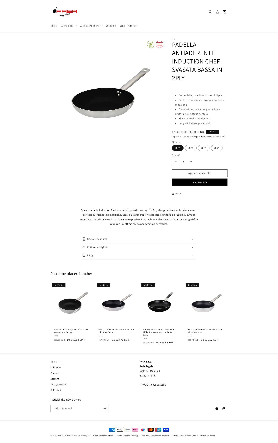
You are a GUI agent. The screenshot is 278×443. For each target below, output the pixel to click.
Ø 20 (177, 148)
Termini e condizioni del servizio (155, 435)
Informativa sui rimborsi (103, 435)
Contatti (55, 372)
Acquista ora (200, 182)
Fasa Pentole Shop (65, 435)
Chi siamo (56, 367)
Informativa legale (207, 435)
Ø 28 (203, 148)
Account (55, 378)
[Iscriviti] (104, 408)
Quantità (176, 155)
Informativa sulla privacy (127, 435)
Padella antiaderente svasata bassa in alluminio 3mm (116, 331)
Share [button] (179, 193)
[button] (68, 25)
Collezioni (56, 390)
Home (54, 361)
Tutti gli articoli (58, 384)
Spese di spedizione (196, 136)
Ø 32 (216, 148)
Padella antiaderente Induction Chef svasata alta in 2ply (71, 331)
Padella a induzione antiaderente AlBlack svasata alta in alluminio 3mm (158, 332)
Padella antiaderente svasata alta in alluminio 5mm (205, 331)
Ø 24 (190, 148)
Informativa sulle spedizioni (184, 435)
